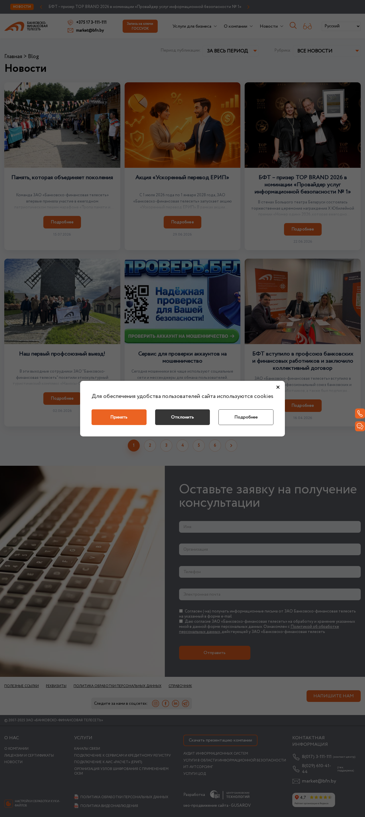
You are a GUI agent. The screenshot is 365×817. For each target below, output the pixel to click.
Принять (118, 417)
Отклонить (182, 417)
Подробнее (246, 417)
